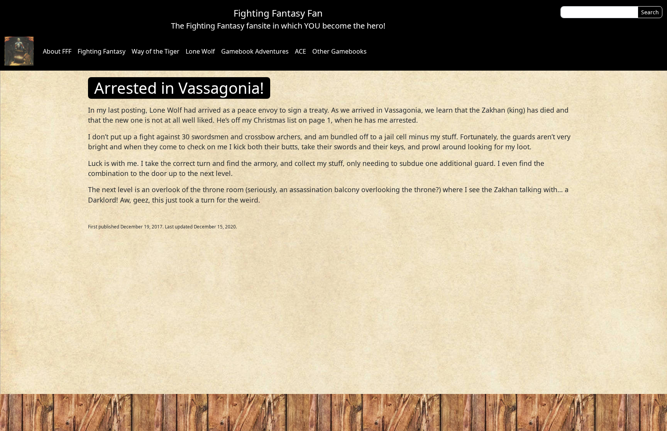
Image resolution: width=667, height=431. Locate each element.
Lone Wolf (200, 51)
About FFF (57, 51)
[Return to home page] (19, 51)
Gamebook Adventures (255, 51)
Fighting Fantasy (101, 51)
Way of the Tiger (155, 51)
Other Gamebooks (339, 51)
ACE (300, 51)
